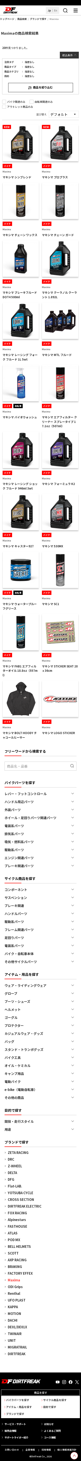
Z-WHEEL (15, 1166)
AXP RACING (17, 1260)
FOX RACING (17, 1213)
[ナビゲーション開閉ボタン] (75, 10)
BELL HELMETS (19, 1246)
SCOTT (13, 1253)
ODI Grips (15, 1286)
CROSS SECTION (21, 1199)
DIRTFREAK (16, 1353)
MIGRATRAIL (17, 1347)
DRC (11, 1159)
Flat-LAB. (15, 1186)
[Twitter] (77, 1382)
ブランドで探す (38, 19)
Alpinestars (17, 1219)
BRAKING (15, 1266)
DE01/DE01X (17, 1327)
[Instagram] (64, 1382)
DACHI (12, 1320)
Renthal (14, 1293)
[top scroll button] (74, 1455)
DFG (11, 1179)
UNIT (12, 1340)
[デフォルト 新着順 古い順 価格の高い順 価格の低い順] (64, 114)
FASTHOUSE (17, 1226)
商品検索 (22, 19)
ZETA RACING (18, 1152)
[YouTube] (58, 1382)
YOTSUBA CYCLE (20, 1192)
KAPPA (13, 1307)
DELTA (12, 1172)
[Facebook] (71, 1382)
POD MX (14, 1239)
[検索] (72, 766)
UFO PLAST (16, 1300)
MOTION (14, 1313)
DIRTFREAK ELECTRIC (24, 1206)
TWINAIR (15, 1333)
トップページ (7, 19)
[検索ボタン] (65, 10)
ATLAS (12, 1233)
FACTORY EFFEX (20, 1273)
